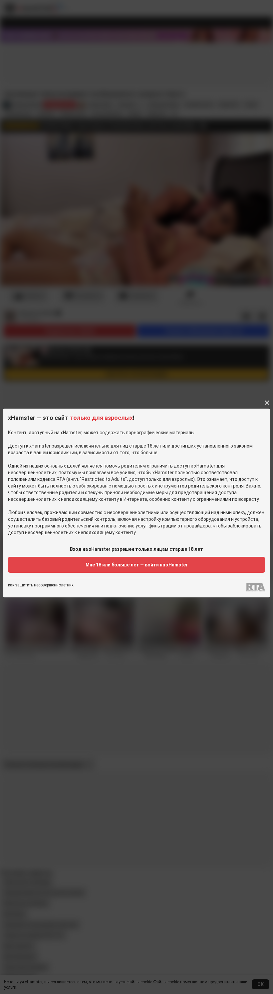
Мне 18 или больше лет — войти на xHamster (137, 564)
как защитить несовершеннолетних (41, 585)
